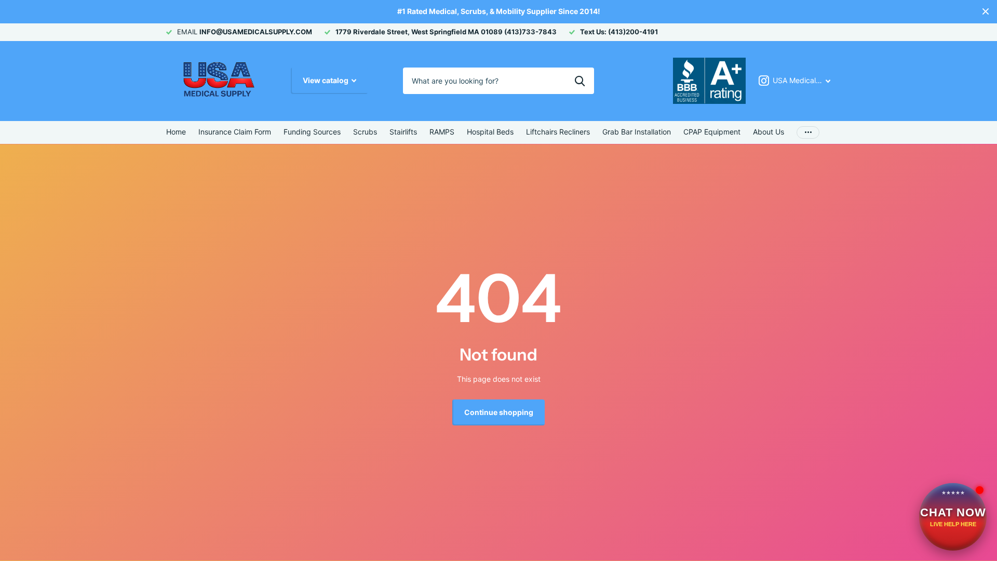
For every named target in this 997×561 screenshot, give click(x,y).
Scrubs (365, 131)
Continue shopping (498, 412)
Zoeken (579, 81)
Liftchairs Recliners (558, 131)
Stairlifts (403, 131)
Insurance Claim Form (234, 131)
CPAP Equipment (711, 131)
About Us (768, 131)
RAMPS (441, 131)
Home (176, 131)
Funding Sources (312, 131)
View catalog (326, 80)
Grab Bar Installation (636, 131)
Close (985, 11)
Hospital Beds (490, 131)
